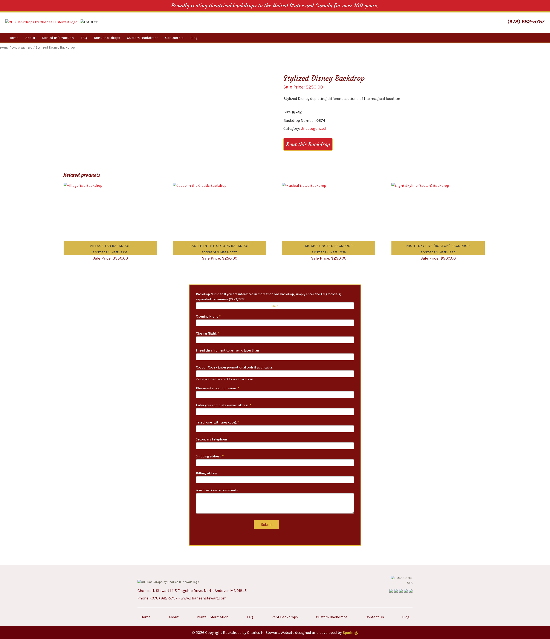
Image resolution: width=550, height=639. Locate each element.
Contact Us (174, 37)
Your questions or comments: (217, 490)
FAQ (84, 37)
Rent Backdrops (107, 37)
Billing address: (207, 473)
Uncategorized (313, 128)
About (30, 37)
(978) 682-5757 (526, 21)
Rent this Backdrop (308, 144)
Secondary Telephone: (212, 439)
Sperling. (350, 632)
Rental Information (58, 37)
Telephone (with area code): (217, 422)
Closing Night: (207, 333)
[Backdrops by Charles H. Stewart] (41, 22)
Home (13, 37)
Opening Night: (208, 316)
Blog (194, 37)
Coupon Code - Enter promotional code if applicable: (234, 367)
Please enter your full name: (217, 388)
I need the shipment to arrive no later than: (228, 350)
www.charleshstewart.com (204, 598)
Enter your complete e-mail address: (223, 405)
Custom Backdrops (142, 37)
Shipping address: (210, 456)
